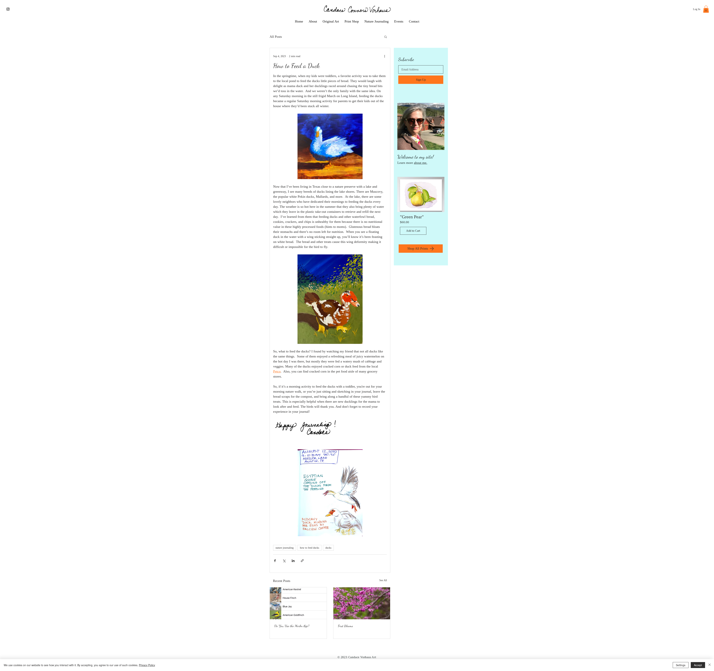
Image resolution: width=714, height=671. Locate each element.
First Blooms (345, 626)
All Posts (276, 36)
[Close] (709, 665)
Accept (698, 665)
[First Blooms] (361, 603)
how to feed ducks (309, 547)
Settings (680, 665)
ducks (328, 547)
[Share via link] (302, 560)
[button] (706, 9)
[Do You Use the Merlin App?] (298, 603)
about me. (420, 163)
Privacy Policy (147, 665)
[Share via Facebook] (275, 560)
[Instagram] (8, 9)
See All (383, 580)
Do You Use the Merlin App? (291, 626)
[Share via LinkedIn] (293, 560)
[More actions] (384, 56)
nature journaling (285, 547)
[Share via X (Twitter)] (284, 560)
